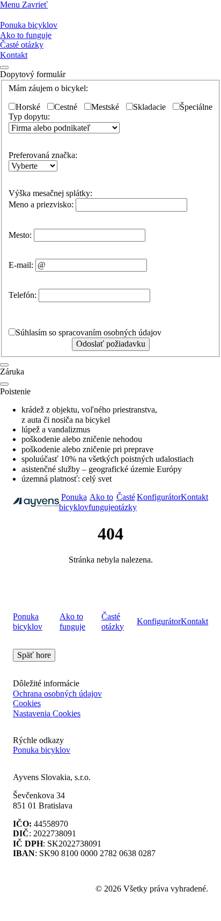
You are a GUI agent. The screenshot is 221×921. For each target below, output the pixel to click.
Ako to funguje (25, 35)
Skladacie (149, 106)
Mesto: (20, 234)
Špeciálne (196, 106)
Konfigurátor (159, 496)
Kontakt (13, 54)
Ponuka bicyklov (28, 24)
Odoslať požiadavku (110, 343)
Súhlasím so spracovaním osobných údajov (88, 332)
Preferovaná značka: (43, 155)
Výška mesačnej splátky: (50, 193)
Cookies (27, 703)
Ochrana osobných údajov (57, 693)
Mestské (105, 106)
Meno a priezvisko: (41, 204)
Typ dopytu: (29, 116)
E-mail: (21, 264)
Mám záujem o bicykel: (48, 88)
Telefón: (22, 294)
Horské (28, 106)
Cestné (65, 106)
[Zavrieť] (4, 364)
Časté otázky (21, 44)
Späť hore (34, 655)
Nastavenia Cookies (46, 713)
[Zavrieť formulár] (4, 67)
